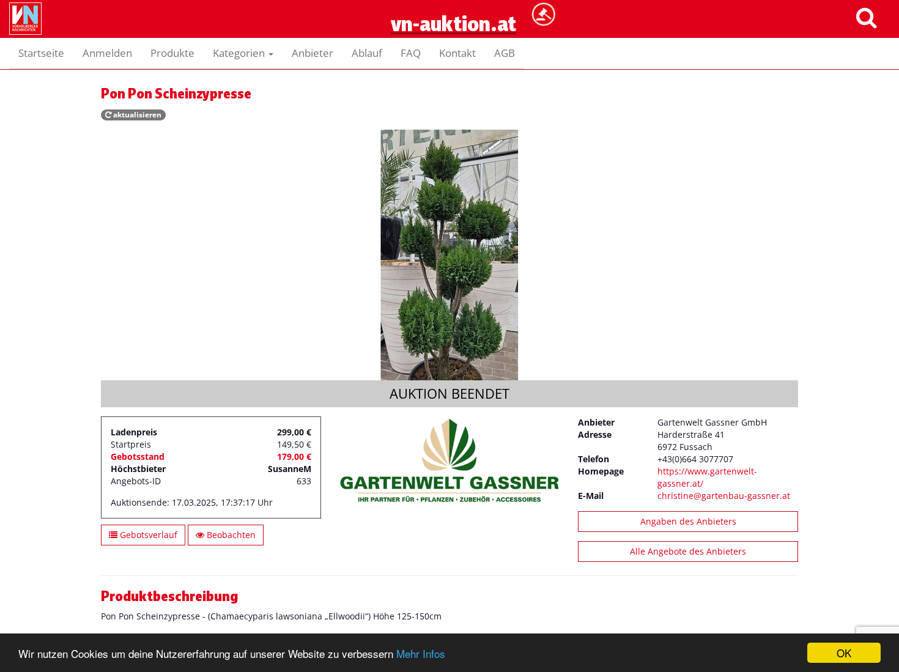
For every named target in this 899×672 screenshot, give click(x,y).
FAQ (411, 53)
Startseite (41, 53)
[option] (449, 255)
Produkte (172, 53)
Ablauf (367, 53)
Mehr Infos (420, 653)
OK (844, 652)
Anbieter (312, 53)
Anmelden (107, 53)
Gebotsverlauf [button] (147, 535)
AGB (504, 53)
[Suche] (866, 17)
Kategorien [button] (240, 53)
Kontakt (457, 53)
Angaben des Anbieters (688, 521)
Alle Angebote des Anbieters (688, 551)
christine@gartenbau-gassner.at (723, 495)
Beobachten (230, 535)
